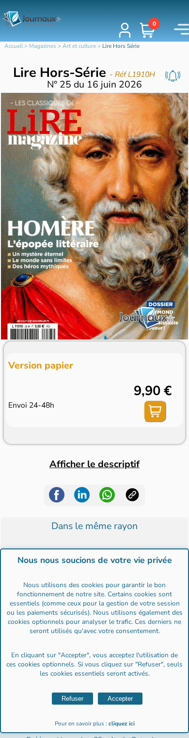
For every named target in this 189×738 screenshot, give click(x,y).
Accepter (120, 698)
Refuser (72, 698)
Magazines (42, 46)
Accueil (13, 46)
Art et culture (79, 46)
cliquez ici (122, 723)
